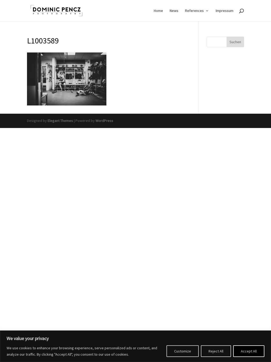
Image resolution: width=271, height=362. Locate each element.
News (174, 11)
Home (158, 11)
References (194, 11)
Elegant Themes (60, 120)
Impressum (224, 11)
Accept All (249, 351)
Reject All (216, 351)
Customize (182, 351)
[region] (135, 346)
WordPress (104, 120)
